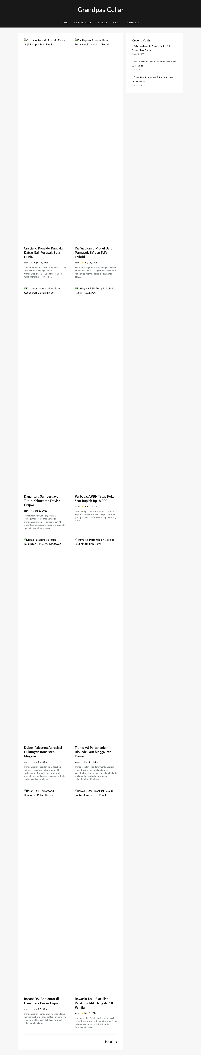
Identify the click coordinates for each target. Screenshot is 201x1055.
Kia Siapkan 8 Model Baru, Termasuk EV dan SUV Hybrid (94, 253)
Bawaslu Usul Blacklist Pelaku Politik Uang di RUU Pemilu (95, 1003)
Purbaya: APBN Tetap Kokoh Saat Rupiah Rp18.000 (95, 499)
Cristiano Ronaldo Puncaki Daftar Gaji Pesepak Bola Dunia (43, 253)
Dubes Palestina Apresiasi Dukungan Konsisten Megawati (43, 752)
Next (111, 1042)
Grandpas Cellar (101, 10)
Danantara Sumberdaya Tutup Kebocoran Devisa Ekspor (42, 501)
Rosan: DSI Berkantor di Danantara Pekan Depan (42, 1001)
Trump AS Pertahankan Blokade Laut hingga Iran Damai (93, 752)
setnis (27, 263)
